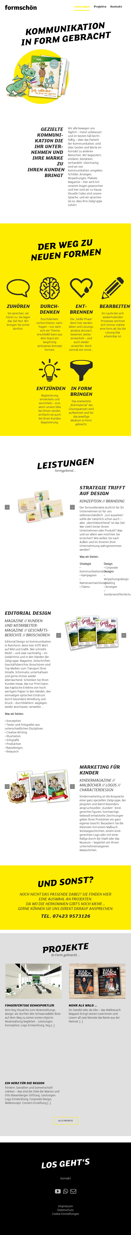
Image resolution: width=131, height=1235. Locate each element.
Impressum (65, 1206)
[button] (7, 507)
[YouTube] (58, 1191)
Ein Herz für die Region (24, 1083)
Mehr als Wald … (83, 1005)
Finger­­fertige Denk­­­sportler (29, 1005)
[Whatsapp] (65, 1191)
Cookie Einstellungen (65, 1214)
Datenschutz (65, 1210)
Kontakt (65, 1178)
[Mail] (73, 1191)
